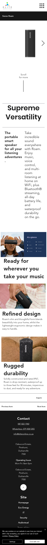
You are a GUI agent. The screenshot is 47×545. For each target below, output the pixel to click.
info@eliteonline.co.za (23, 434)
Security (23, 517)
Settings (12, 541)
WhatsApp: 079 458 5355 (23, 429)
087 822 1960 (23, 424)
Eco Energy (23, 507)
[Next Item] (43, 43)
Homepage (23, 502)
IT (23, 512)
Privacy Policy (14, 536)
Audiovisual (23, 522)
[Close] (44, 531)
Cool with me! (35, 541)
